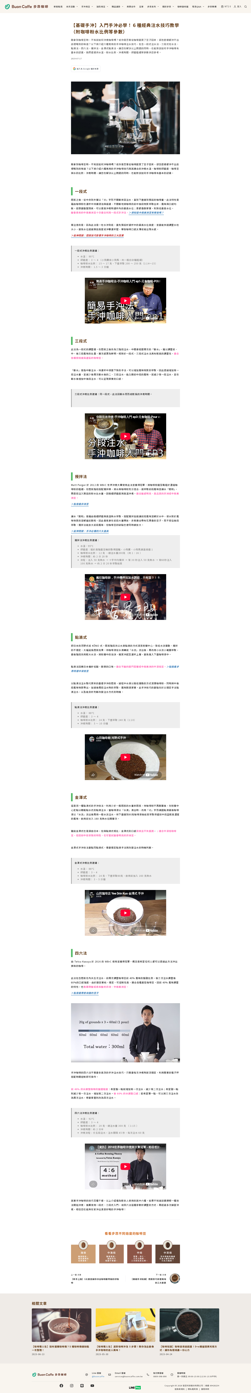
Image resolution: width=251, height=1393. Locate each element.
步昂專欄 (212, 6)
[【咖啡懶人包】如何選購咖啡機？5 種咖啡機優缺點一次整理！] (61, 1325)
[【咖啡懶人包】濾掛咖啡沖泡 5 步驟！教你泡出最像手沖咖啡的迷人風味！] (125, 1325)
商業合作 (131, 6)
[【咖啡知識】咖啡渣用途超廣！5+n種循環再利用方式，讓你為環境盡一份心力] (189, 1325)
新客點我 (58, 6)
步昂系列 (151, 6)
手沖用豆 (85, 6)
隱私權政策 (193, 1389)
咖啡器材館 (183, 6)
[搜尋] (245, 7)
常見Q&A (196, 6)
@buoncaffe (98, 1376)
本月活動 (70, 6)
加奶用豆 (100, 6)
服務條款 (205, 1389)
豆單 (141, 6)
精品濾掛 (116, 6)
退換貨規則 (180, 1389)
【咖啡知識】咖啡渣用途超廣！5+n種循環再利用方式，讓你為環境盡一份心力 (188, 1348)
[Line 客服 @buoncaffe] (87, 1375)
